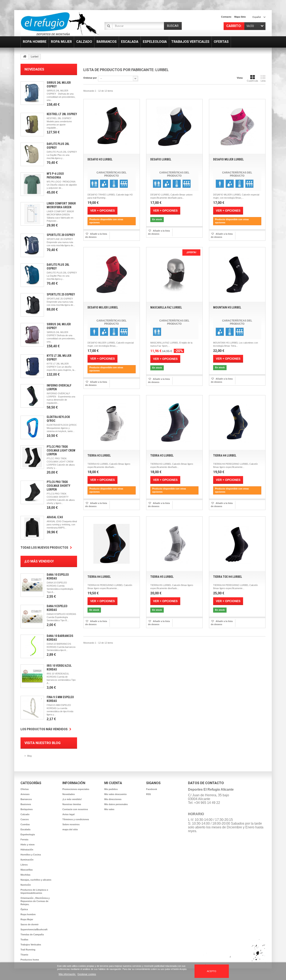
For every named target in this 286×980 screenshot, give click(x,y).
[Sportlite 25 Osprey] (32, 305)
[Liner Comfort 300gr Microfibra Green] (32, 214)
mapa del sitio (70, 829)
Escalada (25, 829)
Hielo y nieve (28, 844)
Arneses (25, 794)
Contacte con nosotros (75, 809)
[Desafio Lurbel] (174, 126)
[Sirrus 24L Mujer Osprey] (32, 93)
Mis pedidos (111, 789)
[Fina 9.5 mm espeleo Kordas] (32, 707)
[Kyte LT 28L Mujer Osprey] (32, 366)
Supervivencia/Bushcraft (34, 929)
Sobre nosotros (71, 824)
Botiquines (27, 809)
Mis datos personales (116, 804)
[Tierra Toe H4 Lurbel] (237, 544)
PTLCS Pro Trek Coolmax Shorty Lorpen (58, 485)
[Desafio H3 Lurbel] (112, 126)
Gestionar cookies (86, 974)
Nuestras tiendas (71, 804)
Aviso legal (68, 814)
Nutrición (26, 885)
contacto (226, 17)
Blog (29, 756)
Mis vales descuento (115, 794)
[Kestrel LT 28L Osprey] (32, 124)
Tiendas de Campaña (32, 934)
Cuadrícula (252, 80)
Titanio (24, 954)
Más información (67, 974)
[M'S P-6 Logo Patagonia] (32, 184)
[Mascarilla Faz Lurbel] (174, 274)
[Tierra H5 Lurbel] (174, 544)
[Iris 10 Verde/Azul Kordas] (32, 676)
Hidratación (27, 849)
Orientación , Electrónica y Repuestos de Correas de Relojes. (35, 901)
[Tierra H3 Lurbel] (112, 422)
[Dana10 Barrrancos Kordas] (32, 646)
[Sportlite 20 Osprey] (32, 245)
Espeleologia (28, 834)
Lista (263, 80)
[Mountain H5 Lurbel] (237, 274)
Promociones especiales (75, 789)
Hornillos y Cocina (31, 854)
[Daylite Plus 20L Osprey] (32, 154)
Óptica (24, 909)
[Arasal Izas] (32, 527)
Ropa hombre (28, 914)
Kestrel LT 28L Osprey (62, 114)
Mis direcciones (112, 799)
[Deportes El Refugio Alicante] (60, 23)
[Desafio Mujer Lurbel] (237, 126)
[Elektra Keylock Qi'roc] (32, 427)
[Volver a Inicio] (25, 56)
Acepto (211, 971)
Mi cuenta (113, 783)
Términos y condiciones (75, 819)
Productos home (30, 959)
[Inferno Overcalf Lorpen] (32, 396)
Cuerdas (25, 824)
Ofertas (25, 789)
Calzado (25, 814)
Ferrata (24, 839)
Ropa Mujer (27, 919)
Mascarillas (27, 869)
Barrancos (26, 799)
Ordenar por (90, 78)
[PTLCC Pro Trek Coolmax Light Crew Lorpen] (32, 457)
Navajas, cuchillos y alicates (36, 879)
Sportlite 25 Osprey (61, 294)
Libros (24, 864)
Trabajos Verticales (31, 944)
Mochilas (25, 874)
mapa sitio (240, 17)
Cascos (25, 819)
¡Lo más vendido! (39, 561)
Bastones (26, 804)
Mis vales (109, 809)
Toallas (24, 939)
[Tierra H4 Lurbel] (237, 422)
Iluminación (27, 859)
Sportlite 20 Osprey (61, 235)
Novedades (34, 69)
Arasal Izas (55, 517)
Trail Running (28, 949)
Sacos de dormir (30, 924)
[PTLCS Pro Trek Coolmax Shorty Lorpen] (32, 492)
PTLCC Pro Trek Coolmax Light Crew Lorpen (61, 450)
